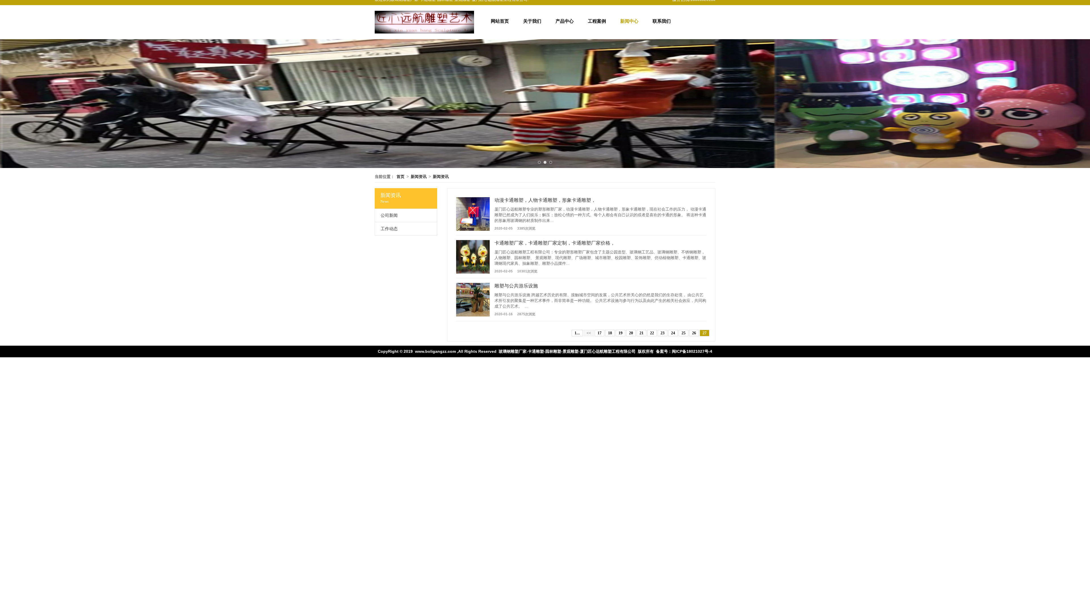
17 (599, 333)
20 (631, 333)
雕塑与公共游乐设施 (516, 286)
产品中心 (565, 21)
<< (588, 333)
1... (577, 333)
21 (641, 333)
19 (620, 333)
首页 (400, 176)
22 (652, 333)
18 (610, 333)
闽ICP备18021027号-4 (692, 351)
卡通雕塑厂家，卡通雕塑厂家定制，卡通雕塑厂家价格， (554, 243)
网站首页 (500, 21)
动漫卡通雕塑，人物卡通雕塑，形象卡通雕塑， (545, 200)
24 (673, 333)
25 (684, 333)
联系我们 (662, 21)
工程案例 (597, 21)
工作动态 (389, 228)
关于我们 (532, 21)
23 (663, 333)
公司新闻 (389, 215)
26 (694, 333)
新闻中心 (629, 21)
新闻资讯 (419, 176)
